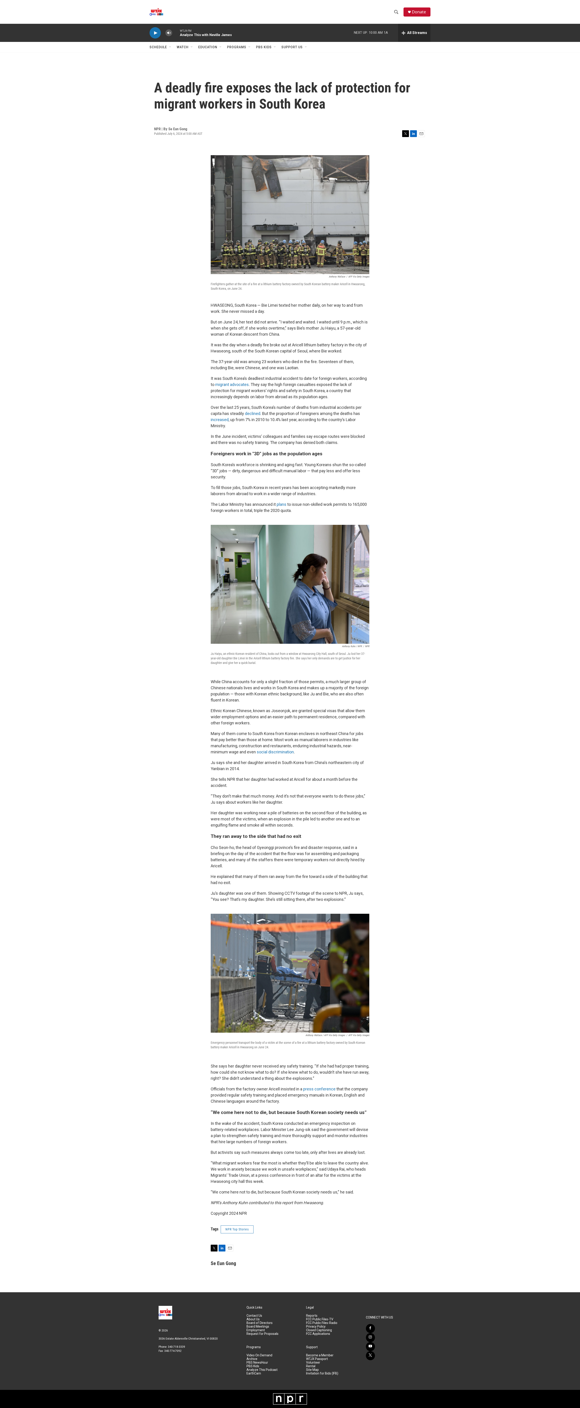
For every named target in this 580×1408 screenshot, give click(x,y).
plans (281, 504)
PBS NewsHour (257, 1362)
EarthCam (253, 1373)
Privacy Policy (316, 1326)
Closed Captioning (319, 1330)
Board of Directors (259, 1323)
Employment (255, 1330)
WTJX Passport (317, 1359)
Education (207, 47)
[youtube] (370, 1346)
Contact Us (254, 1315)
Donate (419, 12)
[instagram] (370, 1337)
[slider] (176, 32)
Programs (236, 47)
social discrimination (275, 752)
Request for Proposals (262, 1334)
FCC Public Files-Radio (321, 1323)
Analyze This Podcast (262, 1370)
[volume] (169, 33)
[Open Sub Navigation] (170, 47)
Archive (251, 1359)
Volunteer (313, 1362)
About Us (253, 1319)
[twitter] (370, 1355)
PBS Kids (264, 47)
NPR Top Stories (237, 1229)
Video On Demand (259, 1355)
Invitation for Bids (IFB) (322, 1373)
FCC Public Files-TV (319, 1319)
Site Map (312, 1370)
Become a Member (320, 1355)
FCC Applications (318, 1334)
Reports (311, 1315)
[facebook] (370, 1328)
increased (220, 419)
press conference (319, 1089)
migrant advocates (232, 384)
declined (252, 413)
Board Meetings (257, 1326)
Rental (310, 1366)
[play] (155, 33)
